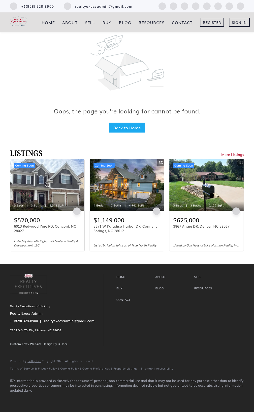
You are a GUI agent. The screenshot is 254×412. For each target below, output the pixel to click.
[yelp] (195, 5)
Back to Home (127, 128)
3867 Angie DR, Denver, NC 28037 (201, 226)
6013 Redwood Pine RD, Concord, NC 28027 (45, 228)
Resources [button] (151, 22)
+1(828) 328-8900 (24, 320)
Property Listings (125, 368)
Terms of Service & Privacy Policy (33, 368)
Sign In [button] (239, 22)
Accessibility (164, 368)
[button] (134, 277)
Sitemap (147, 368)
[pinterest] (229, 5)
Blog (125, 22)
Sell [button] (90, 22)
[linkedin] (173, 5)
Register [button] (212, 22)
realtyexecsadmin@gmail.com (69, 320)
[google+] (240, 5)
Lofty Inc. (34, 361)
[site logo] (32, 296)
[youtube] (218, 5)
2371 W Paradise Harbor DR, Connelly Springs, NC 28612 (125, 228)
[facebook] (162, 5)
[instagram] (207, 5)
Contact (182, 22)
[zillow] (184, 5)
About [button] (70, 22)
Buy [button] (106, 22)
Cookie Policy (69, 368)
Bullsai (62, 344)
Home (48, 22)
